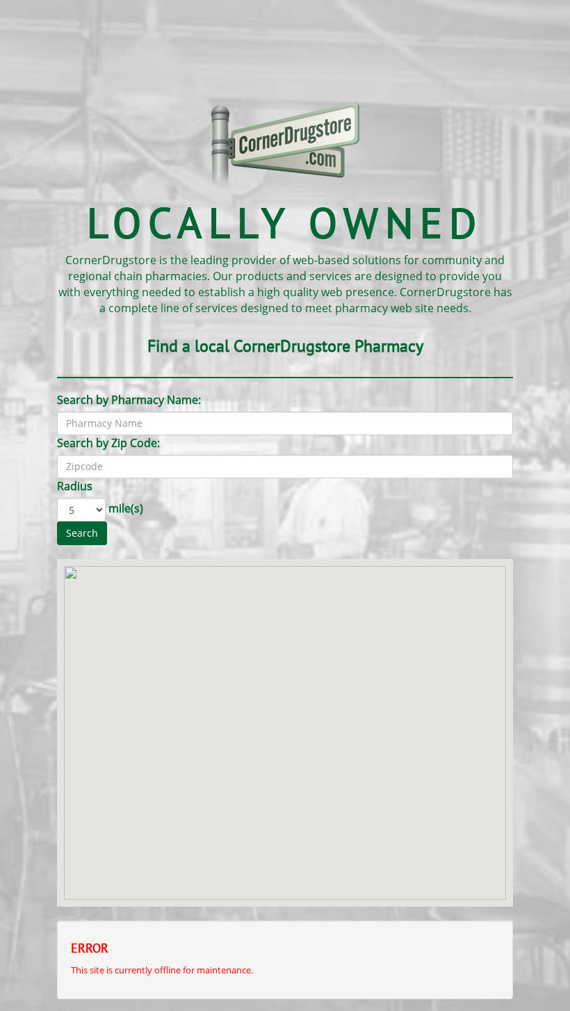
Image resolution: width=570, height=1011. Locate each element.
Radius (74, 486)
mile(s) (125, 508)
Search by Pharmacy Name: (129, 399)
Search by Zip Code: (108, 443)
